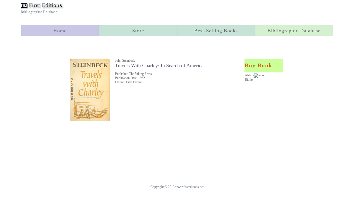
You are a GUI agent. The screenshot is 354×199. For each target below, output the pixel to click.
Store (138, 30)
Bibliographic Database (294, 30)
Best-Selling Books (216, 30)
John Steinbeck (125, 60)
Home (60, 30)
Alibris (249, 75)
